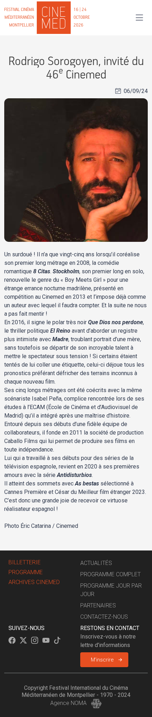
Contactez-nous (104, 616)
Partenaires (98, 605)
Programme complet (110, 574)
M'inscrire (102, 660)
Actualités (96, 563)
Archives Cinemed (34, 582)
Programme (25, 572)
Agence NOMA (69, 703)
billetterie (24, 562)
